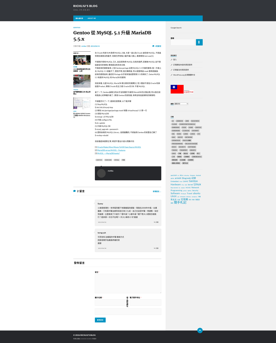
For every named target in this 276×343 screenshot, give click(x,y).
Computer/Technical (187, 124)
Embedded (175, 127)
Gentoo (76, 27)
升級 (123, 160)
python (185, 190)
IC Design (186, 130)
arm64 (178, 178)
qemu (189, 190)
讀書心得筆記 (176, 163)
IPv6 (183, 185)
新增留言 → (157, 191)
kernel (190, 184)
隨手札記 (185, 163)
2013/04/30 (102, 248)
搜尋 (172, 38)
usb (178, 196)
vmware (182, 196)
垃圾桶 (192, 153)
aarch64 (174, 175)
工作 (173, 156)
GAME (191, 127)
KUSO (179, 134)
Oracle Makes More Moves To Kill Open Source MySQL (119, 147)
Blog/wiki (195, 121)
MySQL (116, 160)
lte (179, 187)
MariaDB (108, 160)
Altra (181, 175)
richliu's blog (85, 6)
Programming (177, 143)
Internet (195, 130)
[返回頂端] (200, 330)
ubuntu (196, 193)
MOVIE (180, 137)
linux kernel (174, 188)
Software (192, 147)
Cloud (174, 124)
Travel (174, 150)
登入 (175, 59)
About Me (92, 18)
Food (184, 127)
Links (186, 134)
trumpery (183, 150)
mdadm (183, 187)
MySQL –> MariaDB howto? (108, 153)
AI (173, 121)
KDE (186, 185)
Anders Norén (86, 339)
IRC (173, 134)
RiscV (174, 147)
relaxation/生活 (191, 143)
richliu (83, 46)
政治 (190, 199)
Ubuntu (193, 150)
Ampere (192, 175)
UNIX (174, 153)
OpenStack (176, 140)
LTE (199, 134)
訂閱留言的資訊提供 (181, 70)
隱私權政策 (79, 18)
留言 (97, 272)
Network (188, 137)
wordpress (194, 196)
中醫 (179, 153)
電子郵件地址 (135, 297)
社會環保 (190, 160)
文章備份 (186, 156)
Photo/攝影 (187, 140)
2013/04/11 (95, 46)
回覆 (157, 222)
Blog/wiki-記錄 (189, 178)
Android (179, 121)
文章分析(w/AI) (197, 156)
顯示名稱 (99, 297)
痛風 (172, 203)
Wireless (188, 196)
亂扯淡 (186, 153)
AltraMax (186, 175)
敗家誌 (179, 156)
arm (172, 178)
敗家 (193, 199)
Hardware (176, 130)
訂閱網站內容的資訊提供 (182, 65)
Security (182, 147)
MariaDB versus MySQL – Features (111, 150)
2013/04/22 (102, 222)
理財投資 (174, 160)
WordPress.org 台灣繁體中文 (184, 75)
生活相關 (182, 160)
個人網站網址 (127, 302)
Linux (193, 134)
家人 (198, 153)
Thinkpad (183, 193)
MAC (173, 137)
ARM (187, 121)
